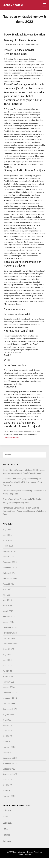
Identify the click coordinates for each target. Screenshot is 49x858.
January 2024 (9, 687)
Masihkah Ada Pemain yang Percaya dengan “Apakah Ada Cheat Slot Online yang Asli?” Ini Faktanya (22, 481)
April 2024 (7, 671)
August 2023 (8, 714)
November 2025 (10, 567)
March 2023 (8, 741)
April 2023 (7, 736)
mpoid (5, 816)
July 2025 (7, 589)
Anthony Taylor (34, 44)
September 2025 (10, 578)
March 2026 (8, 546)
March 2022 (8, 790)
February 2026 (9, 551)
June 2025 (7, 595)
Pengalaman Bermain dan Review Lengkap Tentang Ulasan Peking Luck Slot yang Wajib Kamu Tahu (24, 511)
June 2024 (7, 660)
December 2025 (10, 562)
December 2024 (10, 627)
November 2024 (10, 633)
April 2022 (7, 785)
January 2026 (9, 556)
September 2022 (10, 774)
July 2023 (7, 720)
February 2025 (9, 616)
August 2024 (8, 649)
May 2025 (7, 600)
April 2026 (7, 540)
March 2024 (8, 676)
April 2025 (7, 605)
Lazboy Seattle (12, 5)
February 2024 (9, 682)
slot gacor (7, 810)
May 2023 (7, 730)
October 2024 (9, 638)
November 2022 (10, 763)
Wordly (36, 852)
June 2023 (7, 725)
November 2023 (10, 698)
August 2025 (8, 584)
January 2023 (9, 752)
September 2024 (10, 643)
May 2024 (7, 665)
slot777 (6, 829)
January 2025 (9, 622)
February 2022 (9, 796)
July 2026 (7, 529)
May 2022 (7, 779)
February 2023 (9, 747)
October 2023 (9, 703)
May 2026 (7, 535)
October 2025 (9, 573)
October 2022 (9, 769)
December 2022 (10, 758)
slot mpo (6, 835)
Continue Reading (11, 437)
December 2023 (10, 692)
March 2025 (8, 611)
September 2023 (10, 709)
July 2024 (7, 654)
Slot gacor (7, 841)
